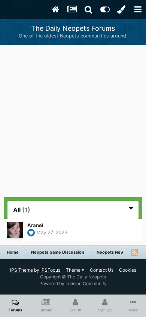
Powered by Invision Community (73, 283)
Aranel (35, 225)
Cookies (127, 270)
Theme (74, 270)
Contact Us (101, 270)
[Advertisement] (73, 122)
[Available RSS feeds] (134, 252)
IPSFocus (50, 270)
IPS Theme (21, 270)
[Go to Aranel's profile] (15, 230)
